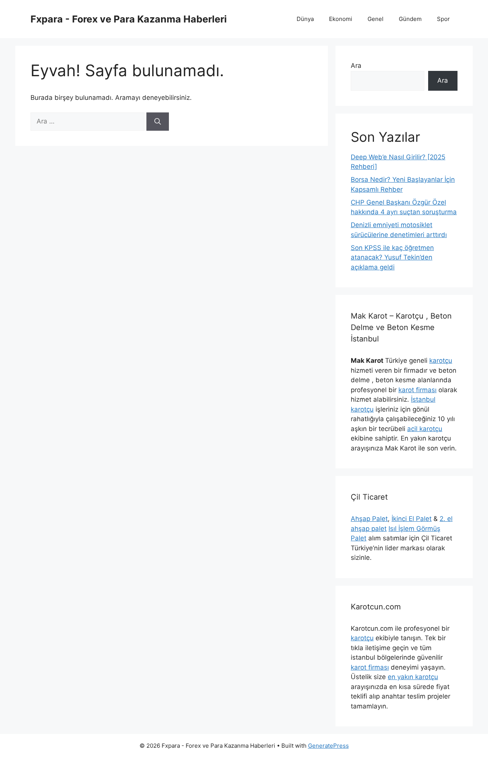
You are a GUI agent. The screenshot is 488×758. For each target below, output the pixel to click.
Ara (356, 65)
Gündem (410, 18)
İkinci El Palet (412, 518)
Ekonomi (340, 18)
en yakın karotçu (413, 677)
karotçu (440, 360)
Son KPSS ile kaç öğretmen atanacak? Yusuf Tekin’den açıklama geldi (392, 257)
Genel (376, 18)
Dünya (305, 18)
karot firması (417, 390)
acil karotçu (424, 429)
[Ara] (157, 121)
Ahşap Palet (369, 518)
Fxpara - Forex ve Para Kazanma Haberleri (128, 19)
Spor (443, 18)
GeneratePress (328, 745)
